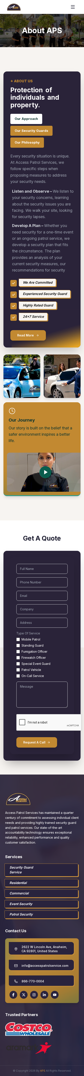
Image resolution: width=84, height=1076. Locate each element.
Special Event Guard (36, 663)
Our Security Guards (31, 131)
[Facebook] (13, 995)
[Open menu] (72, 7)
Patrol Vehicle (31, 670)
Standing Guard (33, 645)
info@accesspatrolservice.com (45, 965)
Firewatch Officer (34, 657)
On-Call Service (33, 676)
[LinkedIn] (44, 995)
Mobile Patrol (31, 639)
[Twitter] (24, 995)
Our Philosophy (27, 142)
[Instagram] (34, 995)
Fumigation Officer (34, 651)
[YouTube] (55, 995)
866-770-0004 (33, 981)
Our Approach (26, 119)
